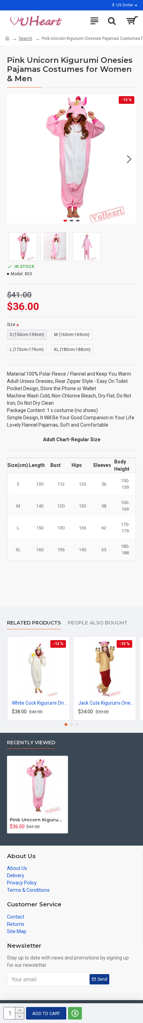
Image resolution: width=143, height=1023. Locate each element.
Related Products (34, 623)
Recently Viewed (31, 743)
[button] (14, 159)
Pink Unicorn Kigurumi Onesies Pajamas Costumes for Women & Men (37, 819)
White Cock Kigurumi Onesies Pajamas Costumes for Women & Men (40, 703)
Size (11, 324)
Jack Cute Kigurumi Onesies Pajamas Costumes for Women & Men (106, 703)
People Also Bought (97, 623)
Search (25, 38)
